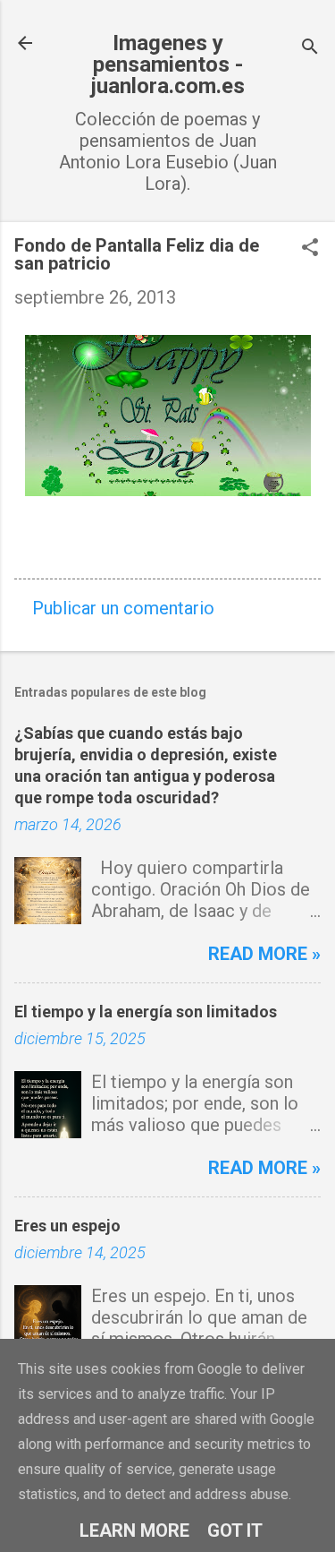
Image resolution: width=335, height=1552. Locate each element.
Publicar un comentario (123, 608)
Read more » (264, 954)
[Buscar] (310, 48)
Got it (235, 1530)
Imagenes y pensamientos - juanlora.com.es (168, 64)
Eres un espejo (67, 1225)
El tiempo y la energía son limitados (145, 1011)
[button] (310, 249)
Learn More (134, 1530)
